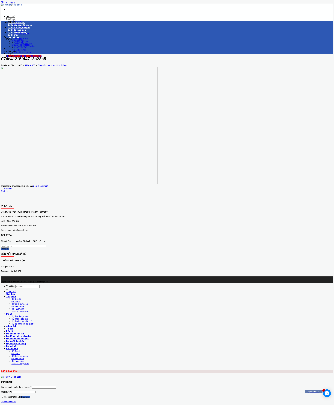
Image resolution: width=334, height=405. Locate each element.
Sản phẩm (10, 21)
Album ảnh (11, 51)
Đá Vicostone (20, 47)
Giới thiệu (10, 19)
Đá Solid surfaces (22, 45)
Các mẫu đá (13, 37)
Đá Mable (18, 42)
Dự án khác (13, 35)
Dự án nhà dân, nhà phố (19, 27)
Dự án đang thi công (17, 32)
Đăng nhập (25, 397)
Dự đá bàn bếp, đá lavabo (20, 25)
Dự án (9, 39)
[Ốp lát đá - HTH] (11, 5)
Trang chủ (10, 16)
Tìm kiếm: (10, 286)
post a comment (40, 186)
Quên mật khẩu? (8, 401)
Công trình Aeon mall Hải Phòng (52, 65)
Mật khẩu (6, 392)
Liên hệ (9, 56)
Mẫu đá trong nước (20, 34)
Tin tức (9, 54)
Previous (6, 188)
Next (4, 191)
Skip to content (8, 2)
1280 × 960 (30, 65)
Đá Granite (18, 40)
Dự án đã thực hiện (17, 30)
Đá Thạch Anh (20, 50)
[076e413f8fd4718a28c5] (79, 183)
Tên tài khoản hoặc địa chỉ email (16, 387)
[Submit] (7, 289)
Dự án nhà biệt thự (16, 22)
